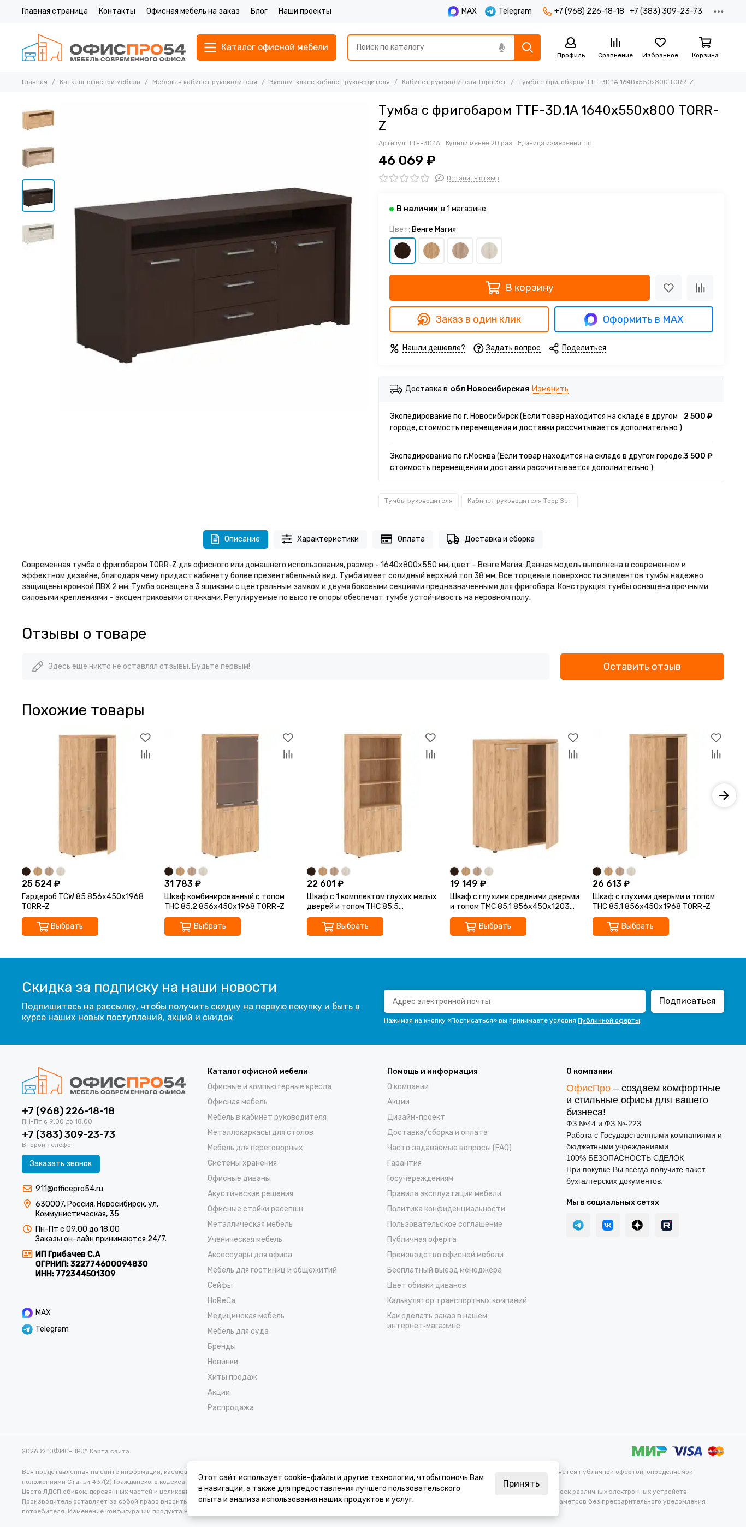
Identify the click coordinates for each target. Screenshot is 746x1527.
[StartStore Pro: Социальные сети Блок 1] (637, 1225)
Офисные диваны (239, 1178)
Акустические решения (250, 1193)
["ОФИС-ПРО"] (104, 47)
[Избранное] (668, 288)
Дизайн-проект (416, 1117)
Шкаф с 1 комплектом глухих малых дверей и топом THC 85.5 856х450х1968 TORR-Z (372, 902)
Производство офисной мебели (445, 1254)
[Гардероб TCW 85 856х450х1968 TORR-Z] (87, 795)
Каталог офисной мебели (100, 82)
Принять (521, 1483)
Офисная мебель (238, 1102)
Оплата (411, 539)
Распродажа (231, 1407)
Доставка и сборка (500, 539)
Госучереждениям (420, 1178)
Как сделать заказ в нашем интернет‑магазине (437, 1320)
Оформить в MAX (643, 319)
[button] (66, 257)
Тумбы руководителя (418, 500)
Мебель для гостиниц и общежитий (272, 1270)
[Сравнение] (700, 288)
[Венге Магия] (402, 250)
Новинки (223, 1361)
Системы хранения (242, 1163)
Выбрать (67, 926)
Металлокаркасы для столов (260, 1132)
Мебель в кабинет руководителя (204, 82)
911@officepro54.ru (69, 1188)
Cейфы (220, 1285)
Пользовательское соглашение (444, 1224)
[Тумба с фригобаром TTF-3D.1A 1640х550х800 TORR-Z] (214, 256)
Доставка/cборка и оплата (437, 1132)
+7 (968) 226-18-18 (589, 11)
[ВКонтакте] (608, 1225)
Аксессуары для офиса (250, 1254)
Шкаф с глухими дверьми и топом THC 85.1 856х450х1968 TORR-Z (654, 901)
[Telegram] (578, 1225)
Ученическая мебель (245, 1239)
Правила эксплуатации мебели (444, 1193)
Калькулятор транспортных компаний (457, 1300)
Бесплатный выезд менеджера (444, 1270)
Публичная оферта (422, 1239)
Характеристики (328, 539)
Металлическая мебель (250, 1224)
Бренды (222, 1346)
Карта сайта (109, 1451)
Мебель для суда (238, 1331)
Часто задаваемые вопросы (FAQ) (449, 1147)
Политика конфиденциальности (446, 1209)
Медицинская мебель (246, 1316)
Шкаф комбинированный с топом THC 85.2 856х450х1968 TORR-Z (224, 901)
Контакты (117, 11)
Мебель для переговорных (255, 1147)
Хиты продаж (232, 1377)
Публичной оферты (609, 1020)
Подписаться (687, 1001)
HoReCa (221, 1300)
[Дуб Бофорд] (431, 250)
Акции (219, 1392)
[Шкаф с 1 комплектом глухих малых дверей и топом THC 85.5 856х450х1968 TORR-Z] (373, 795)
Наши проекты (305, 11)
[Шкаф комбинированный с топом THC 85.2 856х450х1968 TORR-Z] (230, 795)
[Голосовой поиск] (501, 47)
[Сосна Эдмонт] (489, 250)
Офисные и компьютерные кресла (269, 1086)
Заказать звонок (61, 1163)
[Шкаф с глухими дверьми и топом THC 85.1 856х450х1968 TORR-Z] (658, 795)
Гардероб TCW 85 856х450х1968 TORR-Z (83, 901)
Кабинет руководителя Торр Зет (454, 82)
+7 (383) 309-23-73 (666, 11)
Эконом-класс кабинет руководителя (329, 82)
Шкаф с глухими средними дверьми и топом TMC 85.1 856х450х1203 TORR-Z (514, 902)
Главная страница (55, 11)
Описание (242, 539)
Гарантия (404, 1163)
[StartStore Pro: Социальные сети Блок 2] (667, 1225)
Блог (259, 11)
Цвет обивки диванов (426, 1285)
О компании (408, 1086)
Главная (35, 82)
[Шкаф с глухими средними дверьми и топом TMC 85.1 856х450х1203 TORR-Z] (516, 795)
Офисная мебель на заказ (193, 11)
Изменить (550, 389)
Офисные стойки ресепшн (255, 1209)
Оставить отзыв (642, 667)
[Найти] (527, 47)
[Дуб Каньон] (460, 250)
